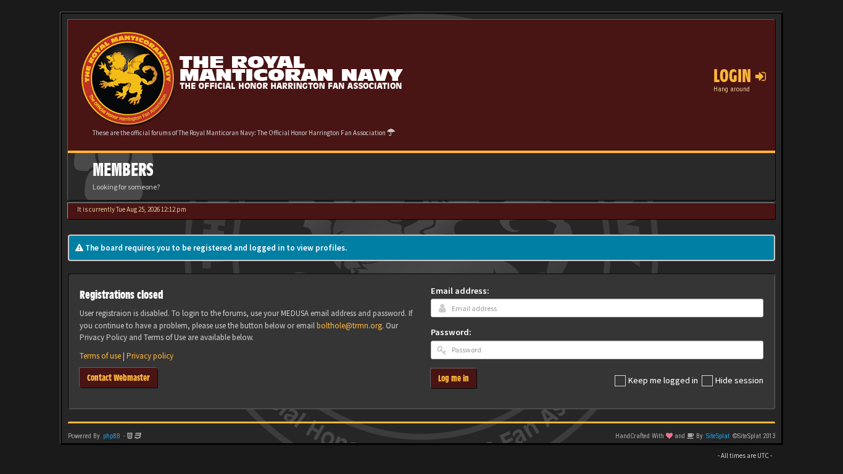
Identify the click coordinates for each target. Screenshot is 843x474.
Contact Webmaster (118, 377)
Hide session (739, 380)
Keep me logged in (663, 380)
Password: (451, 332)
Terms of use (100, 356)
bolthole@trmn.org (349, 325)
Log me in (453, 378)
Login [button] (734, 75)
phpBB (111, 436)
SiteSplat (717, 436)
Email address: (460, 291)
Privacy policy (150, 356)
